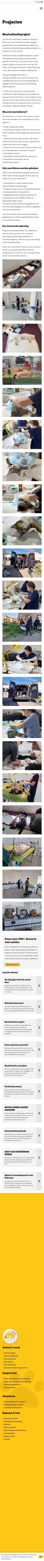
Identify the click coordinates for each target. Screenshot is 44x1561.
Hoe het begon (9, 1353)
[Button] (39, 985)
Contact (7, 1439)
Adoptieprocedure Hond (13, 1405)
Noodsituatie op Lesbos (16, 1065)
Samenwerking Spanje (15, 1131)
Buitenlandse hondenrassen (15, 1430)
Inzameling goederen (12, 1384)
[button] (41, 8)
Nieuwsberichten (11, 1418)
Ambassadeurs (9, 1387)
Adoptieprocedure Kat (13, 1407)
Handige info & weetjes (13, 1421)
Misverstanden (10, 1427)
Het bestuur (8, 1362)
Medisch (7, 1424)
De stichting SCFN (11, 1356)
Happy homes (9, 1436)
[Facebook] (41, 2)
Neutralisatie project (14, 1022)
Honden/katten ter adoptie (15, 1402)
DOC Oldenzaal (10, 1365)
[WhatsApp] (36, 2)
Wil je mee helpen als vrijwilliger (17, 1379)
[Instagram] (39, 2)
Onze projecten (10, 1359)
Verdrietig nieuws (13, 1086)
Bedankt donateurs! (14, 1003)
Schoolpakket (9, 1433)
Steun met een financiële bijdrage (17, 1381)
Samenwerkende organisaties (16, 1368)
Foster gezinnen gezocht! (16, 1045)
